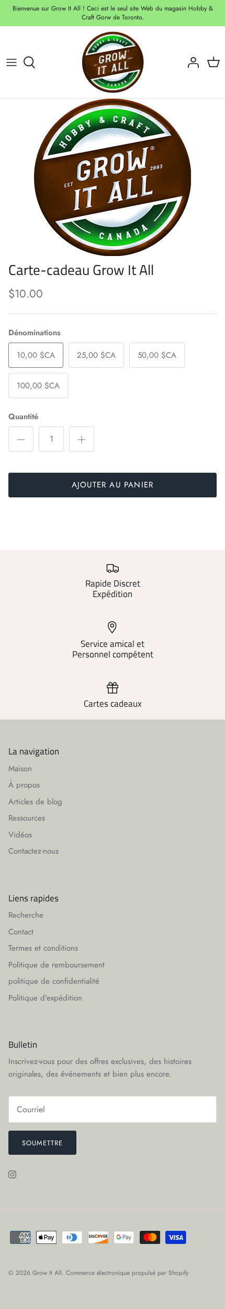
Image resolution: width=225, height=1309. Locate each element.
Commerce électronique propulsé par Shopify (127, 1273)
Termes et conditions (43, 948)
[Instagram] (12, 1174)
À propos (24, 785)
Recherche (25, 915)
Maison (20, 768)
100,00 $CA (38, 385)
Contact (20, 932)
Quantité (23, 416)
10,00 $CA (36, 355)
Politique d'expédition (45, 998)
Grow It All (47, 1273)
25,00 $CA (96, 355)
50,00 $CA (157, 355)
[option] (112, 177)
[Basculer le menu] (11, 62)
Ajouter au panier (112, 485)
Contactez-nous (33, 851)
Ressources (26, 818)
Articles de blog (35, 801)
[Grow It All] (112, 62)
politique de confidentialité (53, 981)
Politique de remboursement (56, 965)
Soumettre (42, 1143)
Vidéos (20, 834)
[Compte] (190, 62)
